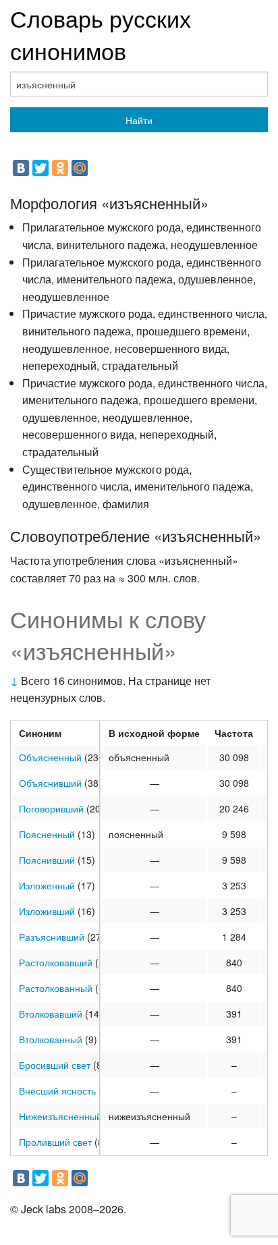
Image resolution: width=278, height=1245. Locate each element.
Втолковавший (50, 1013)
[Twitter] (40, 168)
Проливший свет (55, 1142)
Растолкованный (55, 988)
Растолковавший (55, 962)
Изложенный (47, 885)
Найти (139, 120)
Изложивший (47, 911)
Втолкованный (50, 1039)
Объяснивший (50, 783)
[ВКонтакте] (21, 168)
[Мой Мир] (80, 168)
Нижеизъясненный (60, 1116)
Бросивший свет (54, 1065)
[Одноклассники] (60, 168)
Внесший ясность (57, 1090)
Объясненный (50, 757)
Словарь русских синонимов (100, 34)
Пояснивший (47, 859)
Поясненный (47, 834)
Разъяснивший (51, 936)
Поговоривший (51, 808)
